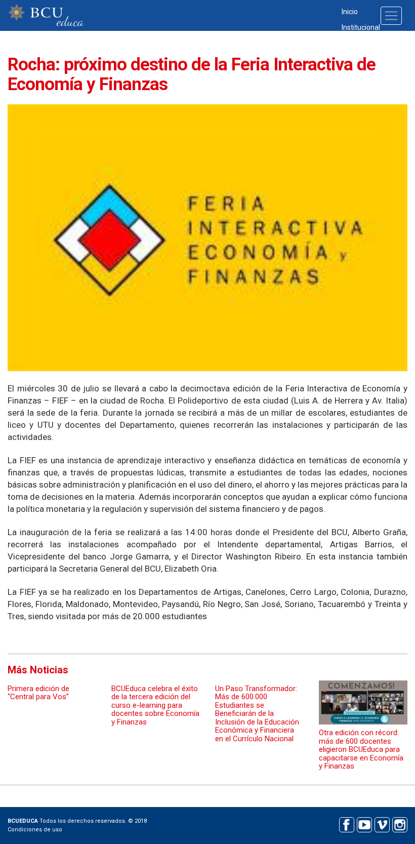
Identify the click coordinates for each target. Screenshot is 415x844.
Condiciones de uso (35, 829)
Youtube (364, 823)
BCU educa (46, 15)
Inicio (350, 12)
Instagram (399, 823)
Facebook (346, 823)
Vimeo (382, 823)
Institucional (361, 27)
